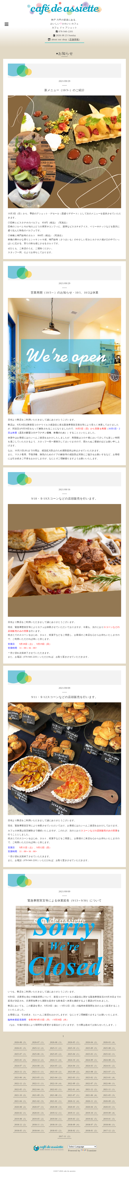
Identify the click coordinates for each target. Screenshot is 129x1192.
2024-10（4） (74, 1060)
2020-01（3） (38, 1113)
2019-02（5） (92, 1119)
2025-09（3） (92, 1048)
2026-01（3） (20, 1048)
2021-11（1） (109, 1089)
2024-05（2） (56, 1066)
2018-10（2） (56, 1125)
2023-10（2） (56, 1072)
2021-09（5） (38, 1095)
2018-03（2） (56, 1131)
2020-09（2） (109, 1101)
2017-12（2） (109, 1131)
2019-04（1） (56, 1119)
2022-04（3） (38, 1089)
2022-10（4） (56, 1083)
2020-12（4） (74, 1101)
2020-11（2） (92, 1101)
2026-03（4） (109, 1042)
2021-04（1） (20, 1101)
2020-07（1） (38, 1107)
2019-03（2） (74, 1119)
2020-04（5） (92, 1107)
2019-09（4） (109, 1113)
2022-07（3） (92, 1083)
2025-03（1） (92, 1054)
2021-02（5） (38, 1101)
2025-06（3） (38, 1054)
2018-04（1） (38, 1131)
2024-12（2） (38, 1060)
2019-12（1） (56, 1113)
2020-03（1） (109, 1107)
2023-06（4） (20, 1077)
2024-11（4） (56, 1060)
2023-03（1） (74, 1077)
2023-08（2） (92, 1072)
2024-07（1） (20, 1066)
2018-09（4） (74, 1125)
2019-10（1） (92, 1113)
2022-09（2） (74, 1083)
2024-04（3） (74, 1066)
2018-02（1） (74, 1131)
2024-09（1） (92, 1060)
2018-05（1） (20, 1131)
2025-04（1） (74, 1054)
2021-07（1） (74, 1095)
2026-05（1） (74, 1042)
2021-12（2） (92, 1089)
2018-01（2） (92, 1131)
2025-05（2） (56, 1054)
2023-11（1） (38, 1072)
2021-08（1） (56, 1095)
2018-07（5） (92, 1125)
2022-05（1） (20, 1089)
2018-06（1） (109, 1125)
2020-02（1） (20, 1113)
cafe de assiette (70, 1171)
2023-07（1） (109, 1072)
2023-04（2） (56, 1077)
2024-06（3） (38, 1066)
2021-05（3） (109, 1095)
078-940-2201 (65, 31)
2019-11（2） (74, 1113)
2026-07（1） (38, 1042)
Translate (91, 1150)
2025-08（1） (109, 1048)
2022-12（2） (20, 1083)
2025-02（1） (109, 1054)
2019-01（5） (109, 1119)
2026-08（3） (20, 1042)
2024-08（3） (109, 1060)
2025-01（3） (20, 1060)
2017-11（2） (65, 1136)
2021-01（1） (56, 1101)
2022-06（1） (109, 1083)
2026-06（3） (56, 1042)
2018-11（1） (38, 1125)
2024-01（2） (109, 1066)
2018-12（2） (20, 1125)
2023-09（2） (74, 1072)
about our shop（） (66, 39)
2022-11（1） (38, 1083)
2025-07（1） (20, 1054)
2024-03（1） (92, 1066)
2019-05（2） (38, 1119)
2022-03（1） (56, 1089)
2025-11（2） (56, 1048)
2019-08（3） (20, 1119)
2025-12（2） (38, 1048)
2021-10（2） (20, 1095)
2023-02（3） (92, 1077)
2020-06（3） (56, 1107)
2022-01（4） (74, 1089)
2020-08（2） (20, 1107)
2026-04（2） (92, 1042)
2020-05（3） (74, 1107)
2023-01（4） (109, 1077)
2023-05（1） (38, 1077)
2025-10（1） (74, 1048)
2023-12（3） (20, 1072)
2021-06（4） (92, 1095)
